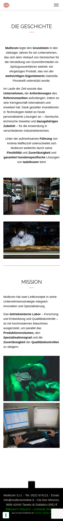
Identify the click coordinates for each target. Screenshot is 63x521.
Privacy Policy (18, 509)
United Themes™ (43, 513)
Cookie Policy (46, 509)
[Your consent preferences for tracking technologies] (6, 515)
